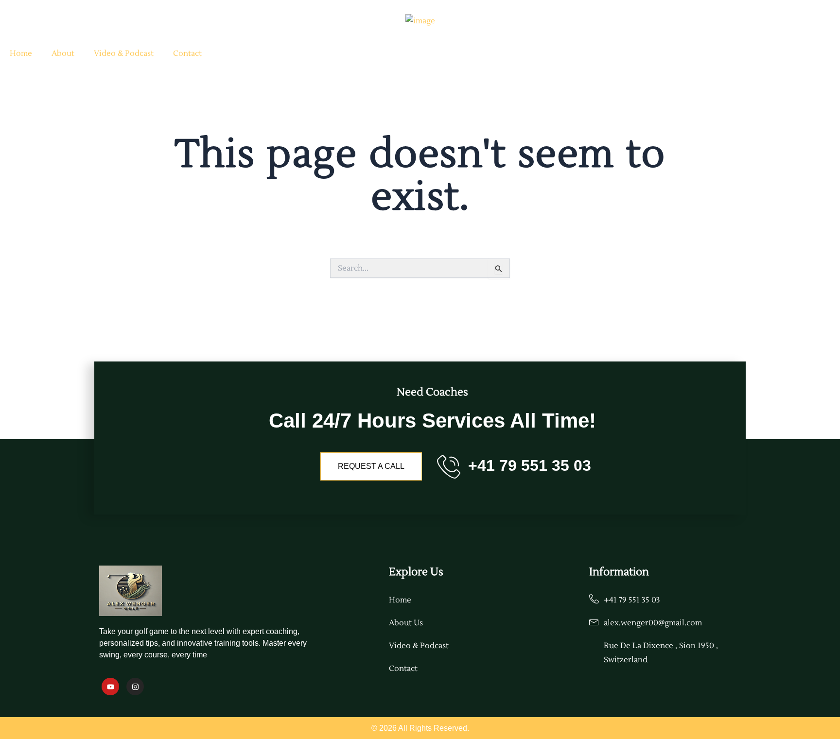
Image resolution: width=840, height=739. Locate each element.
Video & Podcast (124, 53)
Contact (187, 53)
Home (21, 53)
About (63, 53)
